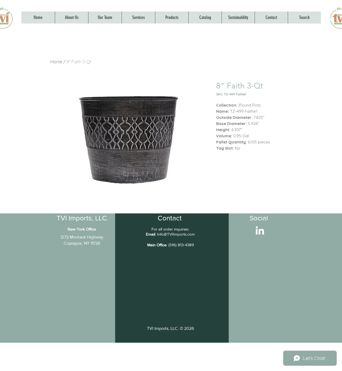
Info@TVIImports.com (176, 234)
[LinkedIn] (260, 231)
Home (56, 61)
